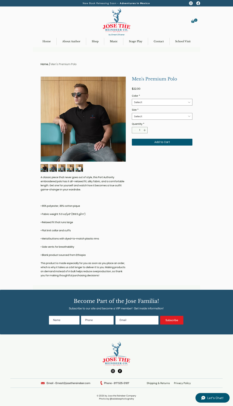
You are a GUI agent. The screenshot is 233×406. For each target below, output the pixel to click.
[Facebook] (198, 3)
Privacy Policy (182, 383)
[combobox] (162, 102)
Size (135, 109)
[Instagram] (191, 3)
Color (136, 95)
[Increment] (145, 130)
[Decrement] (134, 130)
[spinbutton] (140, 130)
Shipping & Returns (158, 383)
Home (44, 64)
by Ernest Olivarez (116, 34)
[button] (194, 21)
